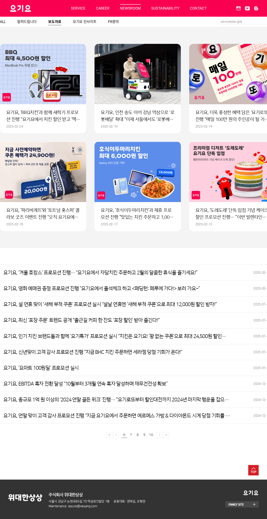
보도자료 (54, 21)
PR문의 (113, 21)
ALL (3, 21)
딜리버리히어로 (31, 8)
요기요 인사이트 (84, 21)
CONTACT (198, 8)
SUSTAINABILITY (165, 8)
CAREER (103, 8)
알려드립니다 (27, 21)
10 (151, 435)
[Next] (159, 435)
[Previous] (109, 435)
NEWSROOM (130, 8)
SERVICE (78, 8)
